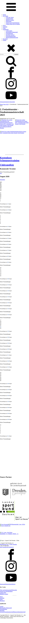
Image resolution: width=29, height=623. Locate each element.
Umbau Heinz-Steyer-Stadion (13, 24)
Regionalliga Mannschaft (12, 32)
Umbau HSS (3, 592)
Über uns (2, 590)
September (2, 179)
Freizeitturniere (9, 33)
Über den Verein (10, 17)
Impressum (2, 584)
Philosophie (8, 21)
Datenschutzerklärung (10, 584)
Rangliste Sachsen (10, 34)
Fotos (4, 28)
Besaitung (5, 39)
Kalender (5, 26)
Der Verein (5, 16)
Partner (4, 40)
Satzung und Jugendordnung (12, 22)
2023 (7, 104)
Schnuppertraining (4, 101)
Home (4, 14)
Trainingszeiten (9, 18)
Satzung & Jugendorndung (6, 591)
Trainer (1, 606)
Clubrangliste (9, 30)
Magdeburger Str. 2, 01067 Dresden (8, 544)
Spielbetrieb (6, 29)
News (4, 25)
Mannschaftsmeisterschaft (12, 37)
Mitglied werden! (10, 20)
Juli (1, 173)
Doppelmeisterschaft (11, 36)
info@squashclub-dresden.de (7, 547)
